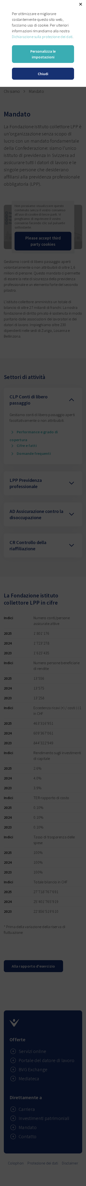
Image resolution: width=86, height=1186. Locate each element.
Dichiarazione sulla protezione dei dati (42, 36)
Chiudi (43, 73)
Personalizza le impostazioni (43, 54)
